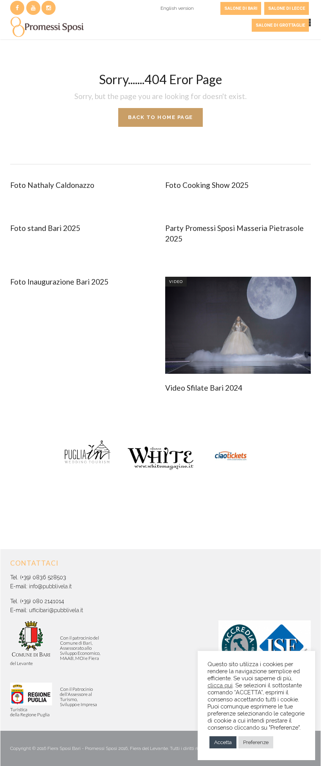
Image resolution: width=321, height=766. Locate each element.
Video (176, 281)
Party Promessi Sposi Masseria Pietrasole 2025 (234, 233)
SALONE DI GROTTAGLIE (280, 25)
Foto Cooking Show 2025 (207, 184)
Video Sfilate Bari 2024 (203, 387)
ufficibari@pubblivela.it (56, 610)
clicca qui (220, 685)
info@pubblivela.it (50, 586)
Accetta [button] (223, 742)
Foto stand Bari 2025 (45, 228)
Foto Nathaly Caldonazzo (52, 184)
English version (177, 8)
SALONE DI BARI (240, 8)
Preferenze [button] (256, 742)
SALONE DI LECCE (286, 8)
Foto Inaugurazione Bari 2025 (59, 281)
